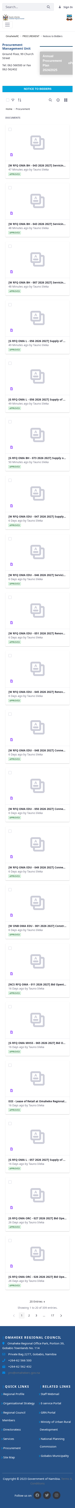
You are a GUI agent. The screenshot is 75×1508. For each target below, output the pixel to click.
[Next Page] (61, 1315)
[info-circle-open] (58, 100)
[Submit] (48, 7)
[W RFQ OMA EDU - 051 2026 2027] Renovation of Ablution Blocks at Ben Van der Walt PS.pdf (37, 633)
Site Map (9, 1457)
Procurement (12, 1448)
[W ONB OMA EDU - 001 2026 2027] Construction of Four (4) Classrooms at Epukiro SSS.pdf (37, 926)
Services (8, 1439)
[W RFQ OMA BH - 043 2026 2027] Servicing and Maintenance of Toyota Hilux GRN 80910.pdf (37, 224)
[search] (50, 100)
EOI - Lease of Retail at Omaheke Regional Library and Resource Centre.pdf (37, 1101)
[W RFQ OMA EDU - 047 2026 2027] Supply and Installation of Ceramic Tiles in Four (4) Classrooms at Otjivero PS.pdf (37, 516)
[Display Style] (66, 100)
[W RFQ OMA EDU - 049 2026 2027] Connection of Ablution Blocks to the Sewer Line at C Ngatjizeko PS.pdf (37, 867)
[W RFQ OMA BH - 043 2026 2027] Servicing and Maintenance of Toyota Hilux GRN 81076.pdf (37, 165)
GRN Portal (48, 1412)
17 (53, 1316)
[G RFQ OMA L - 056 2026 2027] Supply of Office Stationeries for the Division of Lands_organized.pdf (37, 341)
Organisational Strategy (19, 1403)
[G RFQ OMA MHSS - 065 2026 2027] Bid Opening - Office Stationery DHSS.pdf (37, 1043)
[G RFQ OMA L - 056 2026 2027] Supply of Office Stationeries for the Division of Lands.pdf (37, 399)
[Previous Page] (13, 1315)
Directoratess (12, 1429)
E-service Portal (51, 1403)
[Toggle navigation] (7, 24)
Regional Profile (13, 1394)
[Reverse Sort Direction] (20, 100)
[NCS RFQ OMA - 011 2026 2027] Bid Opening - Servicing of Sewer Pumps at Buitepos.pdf (37, 984)
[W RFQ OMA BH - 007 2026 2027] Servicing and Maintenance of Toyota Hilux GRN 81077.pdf (37, 282)
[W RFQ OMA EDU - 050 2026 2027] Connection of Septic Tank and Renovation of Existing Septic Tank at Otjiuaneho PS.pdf (37, 809)
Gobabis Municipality (55, 1456)
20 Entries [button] (39, 1302)
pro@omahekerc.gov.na (22, 1373)
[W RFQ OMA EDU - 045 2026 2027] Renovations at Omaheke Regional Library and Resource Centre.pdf (37, 692)
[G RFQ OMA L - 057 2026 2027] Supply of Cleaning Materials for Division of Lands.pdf (37, 1160)
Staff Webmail (50, 1394)
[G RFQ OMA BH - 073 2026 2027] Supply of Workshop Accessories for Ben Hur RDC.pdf (37, 458)
